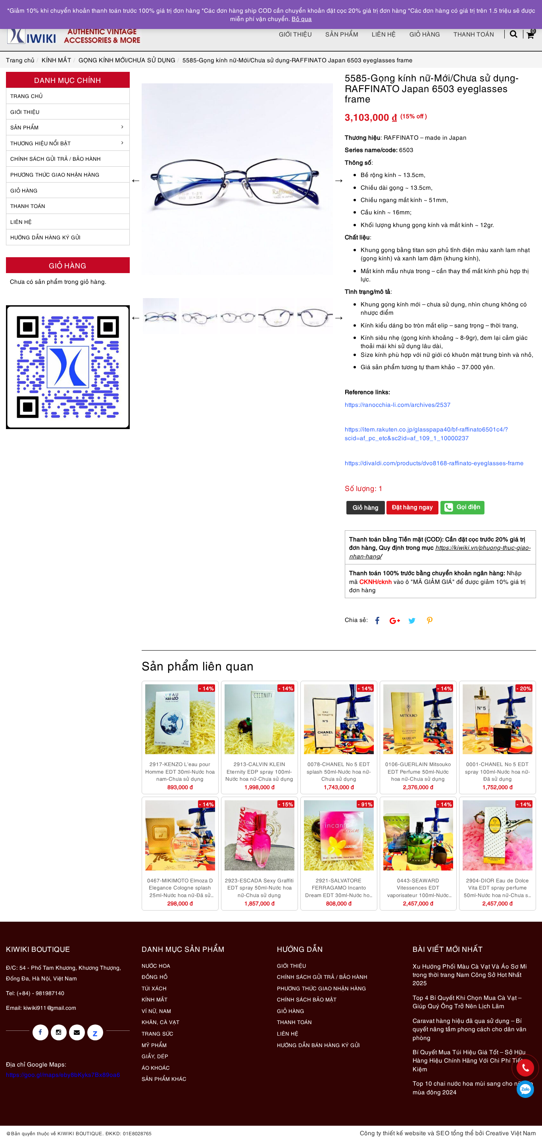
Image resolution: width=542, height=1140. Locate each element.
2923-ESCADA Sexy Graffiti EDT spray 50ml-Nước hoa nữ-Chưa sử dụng (259, 887)
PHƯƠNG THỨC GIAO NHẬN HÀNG (321, 988)
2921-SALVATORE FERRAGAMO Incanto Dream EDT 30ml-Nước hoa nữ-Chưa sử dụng (338, 887)
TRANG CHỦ (26, 95)
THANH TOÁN (27, 205)
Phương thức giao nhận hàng (55, 174)
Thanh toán (474, 34)
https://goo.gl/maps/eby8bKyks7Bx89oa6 (63, 1074)
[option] (237, 179)
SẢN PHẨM (341, 34)
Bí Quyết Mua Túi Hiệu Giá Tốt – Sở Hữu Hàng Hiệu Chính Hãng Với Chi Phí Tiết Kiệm (469, 1060)
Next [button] (339, 179)
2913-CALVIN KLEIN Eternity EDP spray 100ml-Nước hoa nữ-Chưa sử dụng (259, 771)
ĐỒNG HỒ (154, 976)
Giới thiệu (295, 34)
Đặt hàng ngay (412, 506)
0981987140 (525, 1089)
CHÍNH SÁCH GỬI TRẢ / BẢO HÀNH (322, 976)
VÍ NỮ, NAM (156, 1010)
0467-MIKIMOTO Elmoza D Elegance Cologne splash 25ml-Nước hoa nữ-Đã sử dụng (180, 887)
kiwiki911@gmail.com (49, 1007)
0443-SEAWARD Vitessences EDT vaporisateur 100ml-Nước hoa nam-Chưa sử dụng (418, 887)
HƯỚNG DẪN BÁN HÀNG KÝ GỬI (318, 1044)
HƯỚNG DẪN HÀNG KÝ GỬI (45, 237)
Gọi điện (468, 506)
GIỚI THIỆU (24, 111)
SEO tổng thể (455, 1132)
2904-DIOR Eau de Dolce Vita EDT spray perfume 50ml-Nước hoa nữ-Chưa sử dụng (497, 887)
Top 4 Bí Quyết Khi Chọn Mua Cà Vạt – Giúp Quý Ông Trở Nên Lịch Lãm (467, 1001)
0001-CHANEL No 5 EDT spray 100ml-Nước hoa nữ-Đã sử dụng (497, 771)
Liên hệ (384, 34)
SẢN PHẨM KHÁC (164, 1078)
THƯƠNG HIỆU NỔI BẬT (40, 142)
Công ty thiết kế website (393, 1132)
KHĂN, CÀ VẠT (160, 1021)
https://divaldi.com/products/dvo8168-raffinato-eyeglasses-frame (434, 462)
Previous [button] (136, 179)
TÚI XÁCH (154, 988)
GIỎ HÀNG (24, 190)
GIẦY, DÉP (155, 1055)
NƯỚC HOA (156, 965)
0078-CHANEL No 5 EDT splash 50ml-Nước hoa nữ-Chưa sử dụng (339, 771)
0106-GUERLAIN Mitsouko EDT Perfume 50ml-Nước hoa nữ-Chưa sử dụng (418, 771)
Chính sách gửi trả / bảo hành (55, 158)
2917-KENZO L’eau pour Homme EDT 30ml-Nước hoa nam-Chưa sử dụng (180, 771)
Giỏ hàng (424, 34)
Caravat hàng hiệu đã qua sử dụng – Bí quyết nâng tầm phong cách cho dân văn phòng (470, 1028)
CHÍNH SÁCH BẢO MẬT (306, 999)
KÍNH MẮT (154, 999)
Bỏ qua (302, 18)
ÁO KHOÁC (156, 1067)
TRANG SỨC (157, 1033)
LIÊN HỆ (21, 221)
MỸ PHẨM (154, 1044)
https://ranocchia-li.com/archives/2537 (398, 404)
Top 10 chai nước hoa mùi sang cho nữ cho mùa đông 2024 (473, 1087)
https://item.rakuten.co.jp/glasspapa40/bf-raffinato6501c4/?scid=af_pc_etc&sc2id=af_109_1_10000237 (426, 433)
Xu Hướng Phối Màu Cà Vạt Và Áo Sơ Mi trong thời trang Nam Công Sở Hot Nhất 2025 (470, 974)
